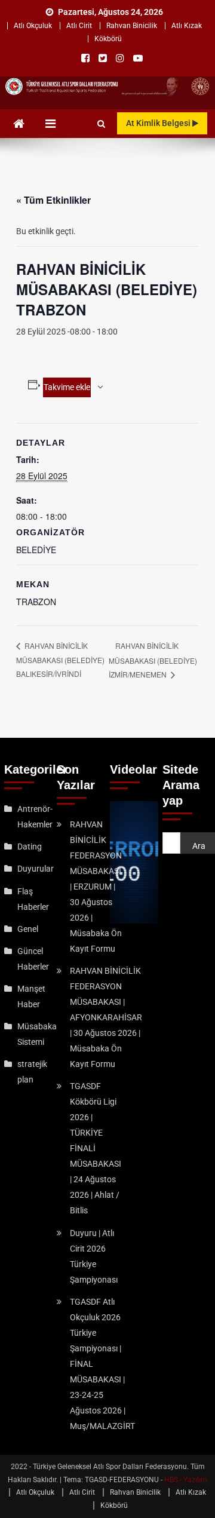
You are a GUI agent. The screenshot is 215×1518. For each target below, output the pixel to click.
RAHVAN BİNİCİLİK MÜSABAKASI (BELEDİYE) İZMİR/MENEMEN (153, 659)
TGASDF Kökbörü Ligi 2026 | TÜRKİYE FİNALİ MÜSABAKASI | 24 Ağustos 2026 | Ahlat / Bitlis (95, 1148)
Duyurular (35, 868)
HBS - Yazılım (185, 1480)
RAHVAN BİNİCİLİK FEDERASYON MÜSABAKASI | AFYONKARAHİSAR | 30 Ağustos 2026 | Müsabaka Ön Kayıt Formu (106, 1017)
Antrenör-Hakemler (35, 816)
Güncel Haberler (33, 958)
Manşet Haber (31, 996)
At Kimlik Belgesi (159, 123)
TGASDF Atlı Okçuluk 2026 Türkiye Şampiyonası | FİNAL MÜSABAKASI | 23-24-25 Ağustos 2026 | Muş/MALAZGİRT (102, 1364)
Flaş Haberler (33, 899)
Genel (27, 929)
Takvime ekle (67, 387)
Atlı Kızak (186, 26)
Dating (29, 846)
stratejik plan (32, 1071)
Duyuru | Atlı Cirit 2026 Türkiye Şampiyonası (94, 1256)
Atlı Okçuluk (33, 26)
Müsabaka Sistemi (37, 1034)
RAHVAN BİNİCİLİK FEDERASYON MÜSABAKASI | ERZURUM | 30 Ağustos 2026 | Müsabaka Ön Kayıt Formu (96, 886)
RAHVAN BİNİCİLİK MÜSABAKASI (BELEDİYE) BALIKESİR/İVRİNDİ (60, 659)
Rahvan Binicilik (131, 26)
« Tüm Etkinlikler (53, 200)
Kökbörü (108, 39)
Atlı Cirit (79, 26)
